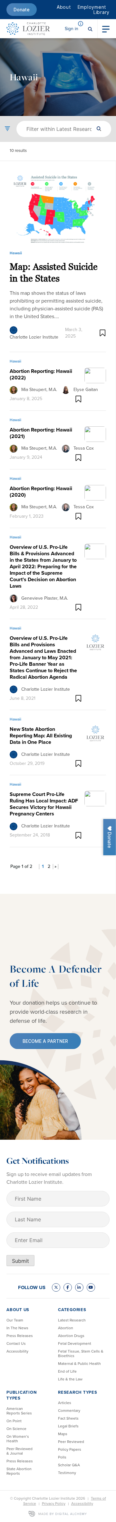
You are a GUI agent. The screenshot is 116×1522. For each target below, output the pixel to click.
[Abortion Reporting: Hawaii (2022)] (95, 375)
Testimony (67, 1473)
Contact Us (16, 1343)
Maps (62, 1434)
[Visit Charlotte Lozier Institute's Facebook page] (67, 1287)
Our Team (14, 1320)
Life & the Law (70, 1379)
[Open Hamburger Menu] (106, 28)
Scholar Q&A (69, 1465)
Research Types (77, 1392)
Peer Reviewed (71, 1442)
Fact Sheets (68, 1418)
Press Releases (19, 1336)
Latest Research (72, 1320)
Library (101, 12)
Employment (92, 7)
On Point (14, 1421)
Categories (72, 1310)
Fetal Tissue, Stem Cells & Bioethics (80, 1353)
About (64, 7)
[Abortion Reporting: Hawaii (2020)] (95, 492)
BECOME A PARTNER (45, 1041)
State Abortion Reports (19, 1471)
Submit (20, 1261)
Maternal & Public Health (79, 1363)
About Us (17, 1310)
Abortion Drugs (71, 1336)
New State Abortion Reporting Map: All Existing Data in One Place (41, 735)
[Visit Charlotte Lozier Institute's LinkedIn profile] (79, 1287)
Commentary (69, 1410)
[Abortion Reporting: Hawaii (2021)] (95, 433)
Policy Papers (69, 1449)
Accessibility (17, 1351)
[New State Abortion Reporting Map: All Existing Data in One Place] (95, 733)
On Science (16, 1429)
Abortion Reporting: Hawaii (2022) (41, 374)
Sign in (71, 28)
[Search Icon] (90, 28)
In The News (17, 1328)
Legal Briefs (68, 1426)
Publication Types (21, 1395)
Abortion (65, 1328)
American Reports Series (19, 1411)
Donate (22, 9)
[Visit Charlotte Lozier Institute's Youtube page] (91, 1287)
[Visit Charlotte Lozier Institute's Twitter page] (56, 1287)
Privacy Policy (53, 1503)
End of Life (67, 1371)
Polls (62, 1457)
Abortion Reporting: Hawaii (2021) (41, 433)
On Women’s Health (17, 1439)
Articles (64, 1403)
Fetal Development (74, 1343)
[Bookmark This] (102, 332)
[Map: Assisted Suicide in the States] (58, 208)
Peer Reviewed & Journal (19, 1451)
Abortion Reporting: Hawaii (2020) (41, 492)
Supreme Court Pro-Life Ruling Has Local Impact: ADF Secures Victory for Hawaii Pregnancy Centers (44, 803)
